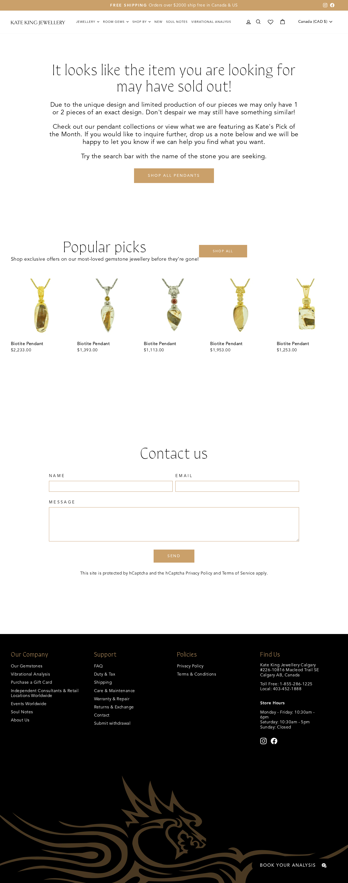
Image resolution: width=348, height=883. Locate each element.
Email (184, 476)
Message (62, 502)
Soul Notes (177, 22)
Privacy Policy (199, 573)
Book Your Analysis (288, 865)
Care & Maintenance (114, 690)
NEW (158, 22)
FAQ (98, 665)
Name (57, 476)
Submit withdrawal (112, 723)
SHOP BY (140, 22)
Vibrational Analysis (30, 674)
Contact (102, 715)
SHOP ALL (223, 251)
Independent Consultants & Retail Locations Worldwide (45, 693)
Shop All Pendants (174, 175)
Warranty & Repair (112, 698)
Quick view (41, 332)
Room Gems (114, 22)
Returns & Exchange (114, 706)
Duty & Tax (104, 674)
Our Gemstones (27, 665)
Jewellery (86, 22)
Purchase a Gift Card (31, 682)
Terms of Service (238, 573)
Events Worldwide (28, 703)
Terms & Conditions (196, 674)
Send (174, 556)
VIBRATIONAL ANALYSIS (211, 22)
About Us (20, 720)
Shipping (103, 682)
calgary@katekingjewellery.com (291, 693)
